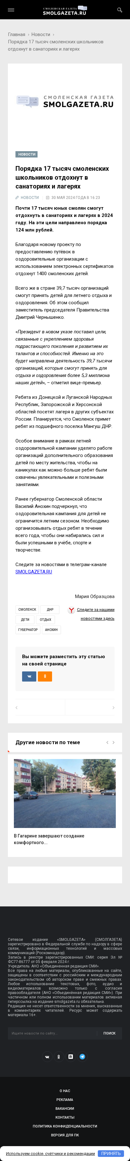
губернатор (28, 630)
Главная (16, 34)
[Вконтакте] (47, 1056)
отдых (45, 619)
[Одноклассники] (59, 1056)
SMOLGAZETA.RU (33, 572)
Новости (41, 34)
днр (50, 609)
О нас (65, 1091)
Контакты (65, 1117)
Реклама (64, 1100)
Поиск (109, 1033)
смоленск (27, 609)
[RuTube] (70, 1056)
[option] (65, 805)
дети (25, 619)
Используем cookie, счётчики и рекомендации (50, 1153)
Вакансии (65, 1109)
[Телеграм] (82, 1056)
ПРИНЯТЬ (111, 1153)
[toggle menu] (11, 10)
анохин (51, 630)
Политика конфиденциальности (65, 1126)
